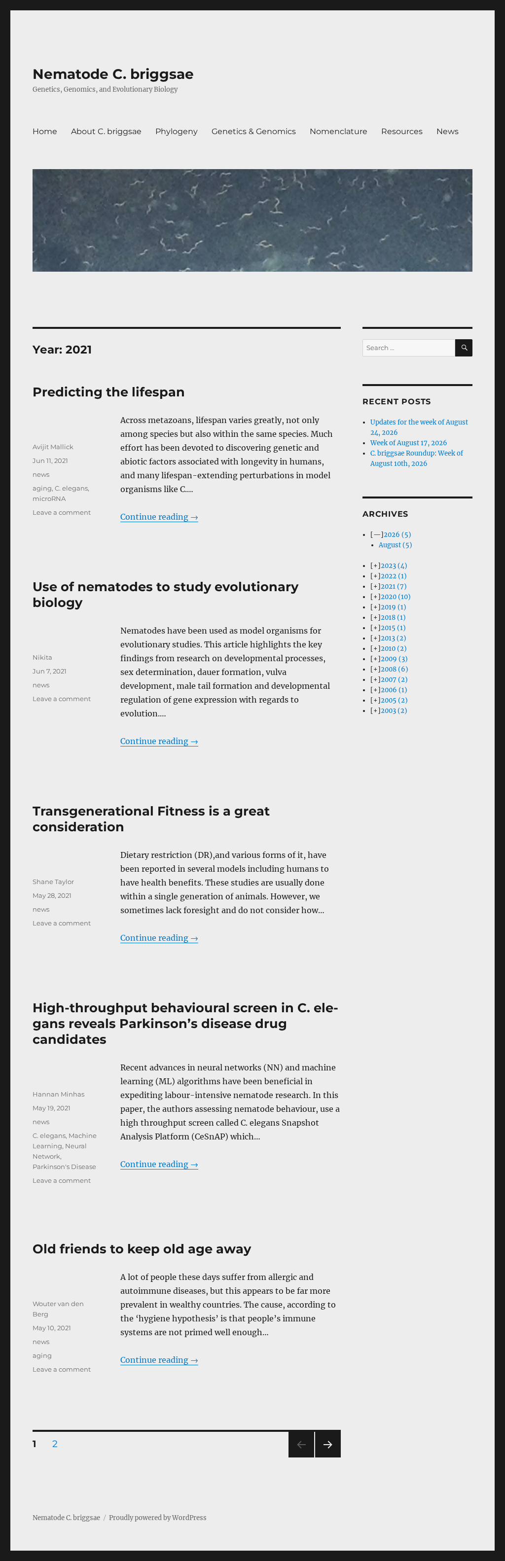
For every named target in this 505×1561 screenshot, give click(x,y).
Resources (402, 131)
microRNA (49, 498)
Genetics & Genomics (254, 131)
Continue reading (159, 517)
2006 (394, 690)
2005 (394, 700)
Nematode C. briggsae (113, 74)
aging (42, 488)
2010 (394, 648)
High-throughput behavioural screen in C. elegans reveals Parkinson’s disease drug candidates (185, 1023)
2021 (394, 586)
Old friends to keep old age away (142, 1248)
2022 (394, 576)
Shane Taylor (53, 882)
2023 (394, 566)
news (41, 474)
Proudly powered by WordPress (158, 1518)
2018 (393, 617)
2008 (394, 669)
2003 (394, 711)
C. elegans (71, 488)
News (447, 131)
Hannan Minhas (58, 1094)
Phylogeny (176, 131)
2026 (397, 535)
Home (45, 131)
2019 (393, 607)
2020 (396, 597)
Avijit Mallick (53, 447)
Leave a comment (62, 512)
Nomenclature (338, 131)
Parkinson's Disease (64, 1167)
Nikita (42, 657)
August (395, 545)
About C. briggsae (106, 131)
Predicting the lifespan (109, 391)
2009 (394, 659)
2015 (393, 628)
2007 (394, 679)
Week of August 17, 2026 (408, 443)
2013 (393, 638)
